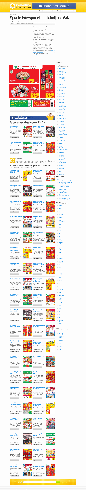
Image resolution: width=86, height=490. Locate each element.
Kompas (60, 116)
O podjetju (12, 486)
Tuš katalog (61, 171)
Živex (60, 324)
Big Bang (60, 220)
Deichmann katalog (62, 87)
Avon (60, 212)
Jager (60, 267)
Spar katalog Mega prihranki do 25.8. (38, 295)
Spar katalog (40, 52)
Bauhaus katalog (62, 75)
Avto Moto (63, 11)
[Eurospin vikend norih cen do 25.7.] (27, 470)
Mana (60, 276)
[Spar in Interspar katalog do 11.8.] (27, 423)
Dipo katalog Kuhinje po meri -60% (65, 194)
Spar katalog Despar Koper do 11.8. (15, 434)
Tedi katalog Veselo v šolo (64, 186)
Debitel (60, 230)
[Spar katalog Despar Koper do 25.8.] (27, 315)
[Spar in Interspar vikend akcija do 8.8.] (27, 330)
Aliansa (60, 208)
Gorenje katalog (62, 97)
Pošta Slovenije (62, 296)
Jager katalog (61, 112)
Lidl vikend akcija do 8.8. (15, 341)
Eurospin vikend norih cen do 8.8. (39, 326)
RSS (61, 486)
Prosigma (60, 298)
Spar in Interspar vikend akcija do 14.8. (38, 264)
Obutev (31, 11)
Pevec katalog (61, 146)
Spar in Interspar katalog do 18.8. (14, 295)
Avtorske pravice (32, 486)
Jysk (59, 270)
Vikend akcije (39, 54)
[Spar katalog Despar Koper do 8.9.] (50, 131)
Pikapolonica (61, 295)
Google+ (64, 486)
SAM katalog (61, 156)
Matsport (60, 280)
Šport (40, 11)
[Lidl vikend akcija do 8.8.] (27, 346)
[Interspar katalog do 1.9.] (50, 237)
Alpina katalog (61, 69)
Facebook (68, 486)
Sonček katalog (62, 158)
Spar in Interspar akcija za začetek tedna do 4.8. (37, 342)
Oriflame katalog (62, 140)
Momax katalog (62, 130)
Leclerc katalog (61, 119)
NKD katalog (61, 136)
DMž (59, 236)
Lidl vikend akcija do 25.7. (15, 450)
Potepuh (60, 347)
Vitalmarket (61, 321)
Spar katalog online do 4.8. (38, 434)
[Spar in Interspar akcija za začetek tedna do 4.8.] (50, 346)
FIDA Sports (61, 242)
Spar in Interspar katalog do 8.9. (14, 127)
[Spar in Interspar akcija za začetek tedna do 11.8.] (50, 284)
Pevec (60, 293)
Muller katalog (61, 131)
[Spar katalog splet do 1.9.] (27, 147)
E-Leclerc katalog (62, 91)
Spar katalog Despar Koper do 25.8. (15, 310)
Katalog (43, 486)
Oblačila (26, 11)
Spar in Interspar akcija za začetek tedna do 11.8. (37, 280)
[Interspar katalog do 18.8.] (50, 361)
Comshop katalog (62, 83)
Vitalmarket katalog (62, 172)
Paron (60, 292)
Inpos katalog (61, 108)
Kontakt (37, 486)
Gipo (59, 248)
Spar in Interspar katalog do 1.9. (14, 233)
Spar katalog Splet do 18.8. (15, 372)
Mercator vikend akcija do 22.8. (37, 217)
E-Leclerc (60, 237)
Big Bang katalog (62, 78)
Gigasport (60, 246)
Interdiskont (61, 261)
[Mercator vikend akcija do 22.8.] (50, 221)
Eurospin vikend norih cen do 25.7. (16, 465)
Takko (60, 308)
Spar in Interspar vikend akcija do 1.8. (15, 403)
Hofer (60, 252)
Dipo (59, 233)
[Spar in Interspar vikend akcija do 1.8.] (27, 408)
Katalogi (12, 11)
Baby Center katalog (63, 72)
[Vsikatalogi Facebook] (54, 8)
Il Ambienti (61, 258)
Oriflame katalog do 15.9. (63, 185)
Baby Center (61, 214)
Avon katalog (61, 71)
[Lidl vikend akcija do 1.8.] (50, 377)
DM (59, 234)
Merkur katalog (61, 128)
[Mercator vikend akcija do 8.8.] (50, 315)
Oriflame (60, 290)
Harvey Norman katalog (63, 100)
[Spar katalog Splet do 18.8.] (27, 377)
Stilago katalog (61, 161)
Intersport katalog (62, 111)
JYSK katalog (61, 114)
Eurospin (60, 240)
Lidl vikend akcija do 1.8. (38, 372)
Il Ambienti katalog (62, 106)
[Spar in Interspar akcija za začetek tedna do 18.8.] (27, 253)
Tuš (59, 317)
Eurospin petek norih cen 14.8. (15, 279)
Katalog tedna (61, 336)
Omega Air (61, 289)
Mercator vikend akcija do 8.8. (37, 310)
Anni (59, 211)
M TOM (60, 274)
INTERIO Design (62, 262)
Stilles (60, 305)
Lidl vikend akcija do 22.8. (15, 202)
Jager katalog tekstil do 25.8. (64, 198)
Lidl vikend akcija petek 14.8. (37, 248)
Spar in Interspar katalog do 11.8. (14, 419)
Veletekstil (61, 320)
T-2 (59, 307)
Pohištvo (21, 11)
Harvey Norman (62, 251)
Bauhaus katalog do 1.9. (63, 189)
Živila (16, 11)
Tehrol (60, 314)
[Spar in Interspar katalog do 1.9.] (27, 237)
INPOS (60, 259)
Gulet (60, 249)
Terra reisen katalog (62, 166)
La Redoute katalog (62, 118)
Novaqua (60, 284)
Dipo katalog (61, 88)
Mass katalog (61, 125)
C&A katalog (61, 81)
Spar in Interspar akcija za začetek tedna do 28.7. (37, 404)
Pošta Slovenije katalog (63, 149)
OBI (59, 286)
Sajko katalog (61, 153)
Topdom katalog (62, 168)
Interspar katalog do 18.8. (38, 357)
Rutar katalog (61, 152)
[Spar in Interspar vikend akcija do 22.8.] (50, 147)
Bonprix (60, 223)
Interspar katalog (62, 109)
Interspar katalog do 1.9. (38, 233)
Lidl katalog (61, 122)
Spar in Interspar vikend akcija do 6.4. (39, 18)
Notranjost (61, 340)
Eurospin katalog (62, 93)
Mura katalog (61, 133)
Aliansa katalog (62, 68)
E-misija (60, 239)
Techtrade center (62, 309)
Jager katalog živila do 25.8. (64, 195)
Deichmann (61, 231)
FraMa (60, 243)
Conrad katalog (61, 84)
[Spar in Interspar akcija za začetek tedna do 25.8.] (27, 175)
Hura (59, 254)
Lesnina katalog (62, 121)
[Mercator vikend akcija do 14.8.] (27, 268)
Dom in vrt (61, 333)
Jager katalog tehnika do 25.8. (64, 196)
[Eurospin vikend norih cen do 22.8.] (27, 221)
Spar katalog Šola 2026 (37, 419)
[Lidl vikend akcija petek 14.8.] (50, 253)
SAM (60, 301)
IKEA (60, 257)
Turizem (60, 350)
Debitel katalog (61, 86)
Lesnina (60, 273)
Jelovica (60, 268)
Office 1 (60, 287)
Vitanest (60, 323)
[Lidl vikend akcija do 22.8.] (27, 206)
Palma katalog (61, 143)
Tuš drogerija (61, 318)
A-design (60, 205)
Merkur (60, 283)
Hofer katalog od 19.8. (63, 192)
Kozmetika (70, 11)
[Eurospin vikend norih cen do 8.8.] (50, 330)
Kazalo (40, 486)
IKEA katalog (61, 105)
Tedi (59, 311)
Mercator (60, 282)
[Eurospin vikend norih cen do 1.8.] (50, 392)
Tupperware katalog (62, 169)
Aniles (60, 209)
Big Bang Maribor (62, 221)
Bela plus (60, 218)
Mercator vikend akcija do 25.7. (37, 450)
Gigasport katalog (62, 96)
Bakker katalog (61, 74)
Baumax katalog (62, 77)
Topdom (60, 315)
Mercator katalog (62, 127)
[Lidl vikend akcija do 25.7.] (27, 454)
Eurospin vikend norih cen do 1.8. (39, 388)
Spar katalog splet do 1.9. (15, 143)
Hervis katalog (61, 102)
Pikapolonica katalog (63, 147)
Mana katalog (61, 124)
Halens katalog (61, 99)
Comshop (60, 229)
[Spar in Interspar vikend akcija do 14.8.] (50, 268)
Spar (59, 304)
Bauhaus (60, 215)
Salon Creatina (61, 155)
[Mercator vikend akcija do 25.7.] (50, 454)
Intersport (60, 265)
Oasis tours (61, 137)
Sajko (60, 299)
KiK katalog (61, 115)
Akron (60, 206)
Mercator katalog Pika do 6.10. (65, 188)
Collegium (60, 227)
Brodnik (60, 226)
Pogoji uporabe (25, 486)
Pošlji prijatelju (57, 486)
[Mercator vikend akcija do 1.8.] (27, 392)
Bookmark (52, 486)
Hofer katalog (61, 103)
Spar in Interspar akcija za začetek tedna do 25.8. (14, 171)
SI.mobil (60, 302)
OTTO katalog (61, 141)
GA (59, 245)
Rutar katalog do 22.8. (63, 191)
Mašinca (60, 279)
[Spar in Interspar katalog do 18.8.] (27, 299)
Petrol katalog (61, 144)
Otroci (50, 11)
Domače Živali (56, 11)
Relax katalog (61, 150)
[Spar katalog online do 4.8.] (50, 439)
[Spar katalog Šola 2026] (50, 423)
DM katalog (61, 90)
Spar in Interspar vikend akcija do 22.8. (38, 143)
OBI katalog (61, 139)
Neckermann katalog (63, 134)
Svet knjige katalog (62, 162)
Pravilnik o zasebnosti (18, 486)
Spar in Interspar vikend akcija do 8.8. (15, 326)
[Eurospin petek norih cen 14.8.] (27, 284)
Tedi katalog (61, 165)
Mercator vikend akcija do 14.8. (14, 264)
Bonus (60, 224)
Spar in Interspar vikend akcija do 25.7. (38, 465)
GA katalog (61, 94)
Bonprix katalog (62, 80)
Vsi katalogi (47, 486)
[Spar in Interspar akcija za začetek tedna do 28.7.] (50, 408)
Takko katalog (61, 164)
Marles (60, 277)
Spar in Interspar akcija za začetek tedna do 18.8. (14, 249)
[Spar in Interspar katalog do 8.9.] (27, 131)
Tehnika (45, 11)
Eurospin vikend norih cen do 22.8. (16, 217)
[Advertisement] (21, 35)
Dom (36, 11)
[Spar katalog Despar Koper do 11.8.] (27, 439)
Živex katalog (61, 174)
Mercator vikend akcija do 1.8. (14, 388)
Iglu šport (60, 255)
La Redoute (61, 271)
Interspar (60, 264)
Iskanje (20, 482)
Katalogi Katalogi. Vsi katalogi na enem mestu (21, 6)
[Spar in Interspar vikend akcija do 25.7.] (50, 470)
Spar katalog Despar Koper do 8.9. (38, 127)
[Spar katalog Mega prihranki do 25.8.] (50, 299)
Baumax (60, 217)
